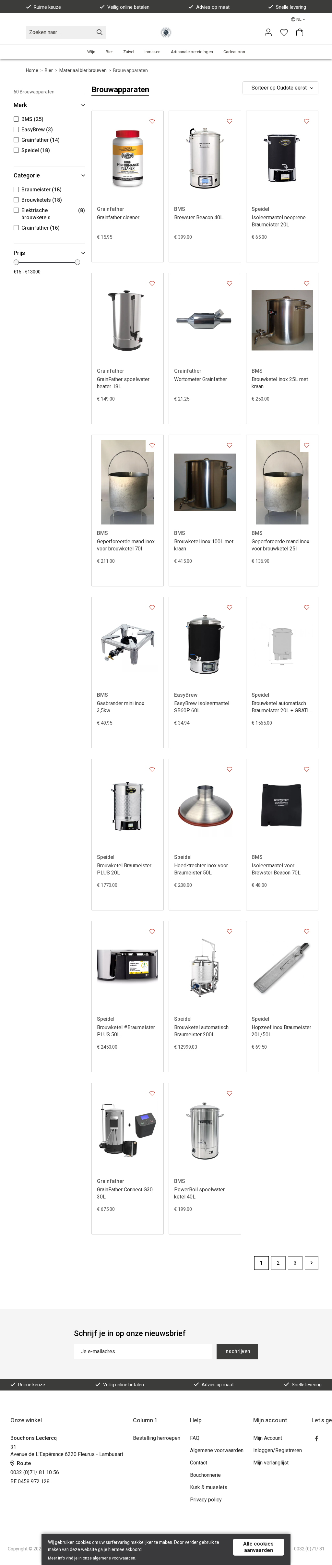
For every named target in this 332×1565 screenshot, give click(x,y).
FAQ (194, 1438)
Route (23, 1463)
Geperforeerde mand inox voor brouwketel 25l (280, 545)
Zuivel (128, 51)
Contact (198, 1463)
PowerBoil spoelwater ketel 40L (199, 1193)
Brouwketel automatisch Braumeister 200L (201, 1031)
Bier (109, 51)
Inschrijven (237, 1351)
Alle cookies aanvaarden (258, 1547)
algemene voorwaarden (114, 1558)
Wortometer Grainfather (200, 379)
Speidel (260, 209)
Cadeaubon (234, 51)
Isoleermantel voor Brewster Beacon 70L (276, 869)
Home (32, 70)
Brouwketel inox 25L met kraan (280, 383)
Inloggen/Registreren (277, 1450)
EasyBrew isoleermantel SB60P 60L (201, 707)
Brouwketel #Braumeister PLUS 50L (126, 1031)
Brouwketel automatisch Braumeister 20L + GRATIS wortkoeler (282, 707)
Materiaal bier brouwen (83, 70)
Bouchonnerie (205, 1475)
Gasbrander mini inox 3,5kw (120, 707)
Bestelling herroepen (156, 1438)
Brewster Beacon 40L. (199, 217)
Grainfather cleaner (118, 217)
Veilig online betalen (128, 7)
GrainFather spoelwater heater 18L (123, 383)
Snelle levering (291, 7)
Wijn (91, 51)
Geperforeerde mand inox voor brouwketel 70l (126, 545)
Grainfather (110, 209)
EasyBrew (185, 695)
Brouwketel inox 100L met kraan (203, 545)
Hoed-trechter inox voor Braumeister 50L (201, 869)
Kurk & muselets (208, 1487)
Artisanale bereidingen (192, 51)
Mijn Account (267, 1438)
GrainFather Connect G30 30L (125, 1193)
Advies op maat (213, 7)
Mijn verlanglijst (271, 1463)
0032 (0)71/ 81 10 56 (34, 1472)
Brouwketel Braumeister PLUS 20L (124, 869)
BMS (179, 209)
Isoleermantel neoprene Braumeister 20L (279, 221)
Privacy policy (206, 1500)
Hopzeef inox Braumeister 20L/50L (281, 1031)
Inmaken (152, 51)
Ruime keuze (47, 7)
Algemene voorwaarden (216, 1450)
